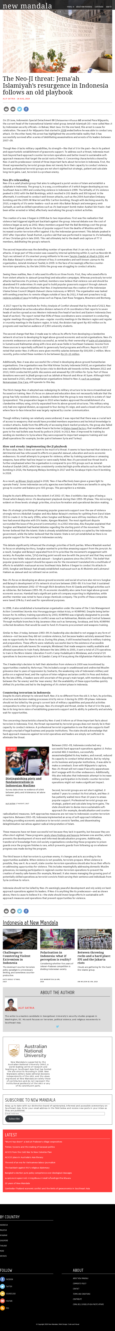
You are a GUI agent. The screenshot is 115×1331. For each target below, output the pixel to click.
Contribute (77, 1299)
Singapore (4, 1241)
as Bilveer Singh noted (28, 481)
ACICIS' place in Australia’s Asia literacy (24, 1157)
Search (108, 6)
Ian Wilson (82, 982)
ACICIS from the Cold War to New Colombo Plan (28, 1152)
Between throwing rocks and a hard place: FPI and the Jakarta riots (94, 958)
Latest (11, 1135)
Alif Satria (9, 99)
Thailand (3, 1246)
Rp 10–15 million (70, 354)
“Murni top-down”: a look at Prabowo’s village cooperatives (33, 1142)
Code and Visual (73, 1324)
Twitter (9, 1287)
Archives (3, 1256)
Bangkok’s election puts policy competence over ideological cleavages (38, 1173)
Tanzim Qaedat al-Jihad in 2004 (86, 256)
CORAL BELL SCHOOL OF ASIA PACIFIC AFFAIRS (88, 1304)
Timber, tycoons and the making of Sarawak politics (30, 1147)
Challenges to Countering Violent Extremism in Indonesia (16, 958)
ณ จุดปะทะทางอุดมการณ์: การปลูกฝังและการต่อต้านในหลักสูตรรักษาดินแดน (38, 1178)
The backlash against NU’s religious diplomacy (27, 1168)
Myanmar (3, 1235)
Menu (69, 6)
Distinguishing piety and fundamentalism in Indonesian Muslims (24, 782)
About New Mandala (84, 6)
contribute (99, 6)
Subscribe (14, 1118)
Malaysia (3, 1230)
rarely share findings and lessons (61, 835)
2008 (63, 130)
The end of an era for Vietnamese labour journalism (30, 1163)
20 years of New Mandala (17, 1183)
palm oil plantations (100, 340)
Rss (7, 1308)
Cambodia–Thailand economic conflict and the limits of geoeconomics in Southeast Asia (47, 1189)
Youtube (9, 1301)
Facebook (9, 1279)
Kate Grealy (8, 979)
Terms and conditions (81, 1294)
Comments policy (79, 1284)
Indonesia (4, 1225)
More (2, 1251)
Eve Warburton (47, 979)
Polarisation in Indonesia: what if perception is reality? (55, 956)
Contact (76, 1289)
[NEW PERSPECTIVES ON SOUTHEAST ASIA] (27, 6)
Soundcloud (11, 1294)
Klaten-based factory (75, 428)
